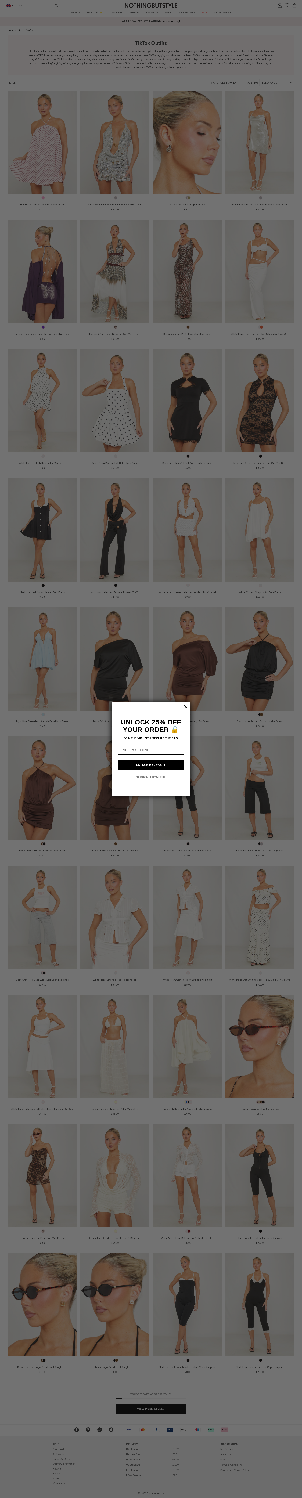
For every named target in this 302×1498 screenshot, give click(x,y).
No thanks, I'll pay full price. (151, 776)
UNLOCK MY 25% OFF (151, 764)
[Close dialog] (186, 707)
